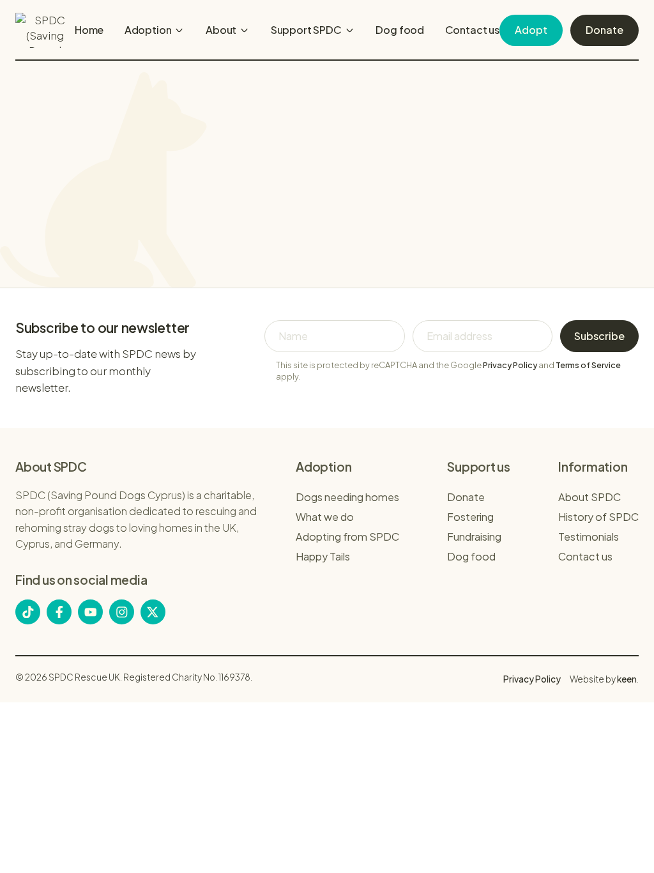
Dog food (400, 29)
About (221, 29)
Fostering (470, 516)
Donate (604, 29)
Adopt (531, 29)
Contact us (472, 29)
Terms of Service (588, 365)
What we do (325, 516)
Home (89, 29)
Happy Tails (323, 556)
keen (627, 679)
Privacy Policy (510, 365)
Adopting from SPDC (347, 536)
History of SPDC (598, 516)
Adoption (148, 29)
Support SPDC (306, 29)
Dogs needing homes (347, 497)
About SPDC (589, 497)
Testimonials (588, 536)
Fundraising (474, 536)
